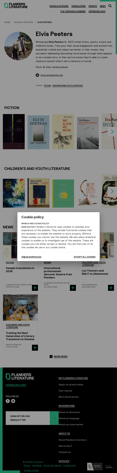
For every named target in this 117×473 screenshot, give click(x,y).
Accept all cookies (85, 257)
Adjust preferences (31, 257)
